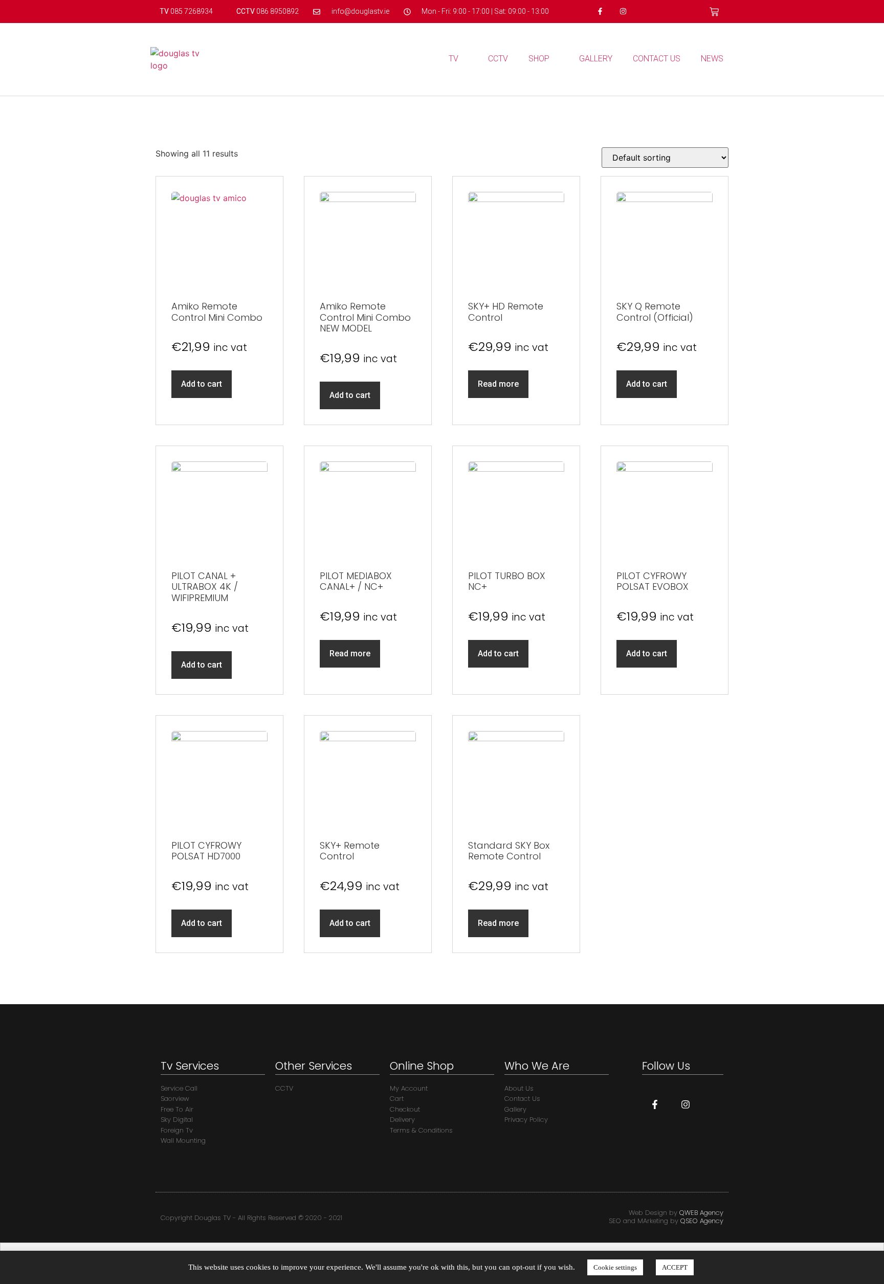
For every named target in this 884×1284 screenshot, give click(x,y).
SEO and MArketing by (666, 1221)
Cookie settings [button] (615, 1267)
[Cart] (714, 12)
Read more (498, 384)
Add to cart (201, 384)
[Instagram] (622, 11)
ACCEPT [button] (675, 1267)
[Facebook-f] (600, 11)
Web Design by (676, 1212)
